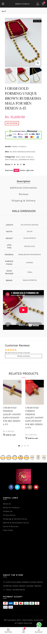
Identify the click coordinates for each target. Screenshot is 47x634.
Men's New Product (24, 157)
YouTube (36, 487)
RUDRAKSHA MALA (27, 159)
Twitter (17, 487)
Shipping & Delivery (23, 200)
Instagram (29, 487)
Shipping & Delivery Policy (15, 519)
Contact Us (7, 511)
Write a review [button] (23, 356)
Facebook (11, 487)
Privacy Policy (9, 515)
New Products (11, 159)
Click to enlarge (37, 63)
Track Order (8, 530)
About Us (7, 504)
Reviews (23, 194)
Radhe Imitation (22, 4)
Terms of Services (10, 526)
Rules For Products (11, 507)
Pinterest (23, 487)
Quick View (19, 382)
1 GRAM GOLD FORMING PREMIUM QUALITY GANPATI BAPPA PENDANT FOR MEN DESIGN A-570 (34, 418)
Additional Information (23, 187)
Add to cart (11, 435)
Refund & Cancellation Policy (16, 523)
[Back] (4, 10)
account (38, 4)
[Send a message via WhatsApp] (39, 625)
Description (23, 181)
